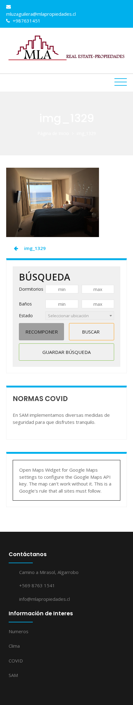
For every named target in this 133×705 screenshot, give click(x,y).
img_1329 (35, 248)
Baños (25, 304)
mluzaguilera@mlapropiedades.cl (41, 14)
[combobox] (79, 315)
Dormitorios (31, 289)
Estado (26, 315)
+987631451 (26, 21)
